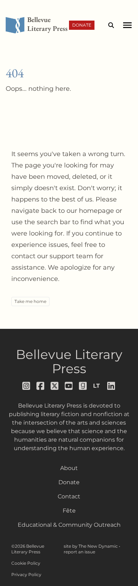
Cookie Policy (25, 563)
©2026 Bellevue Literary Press (27, 548)
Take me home (30, 301)
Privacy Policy (26, 574)
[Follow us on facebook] (40, 386)
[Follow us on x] (55, 386)
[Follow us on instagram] (26, 386)
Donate (81, 25)
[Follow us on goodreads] (83, 386)
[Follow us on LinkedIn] (111, 386)
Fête (69, 510)
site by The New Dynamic (91, 546)
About (69, 468)
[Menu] (127, 25)
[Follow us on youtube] (69, 386)
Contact (69, 496)
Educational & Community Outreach (69, 524)
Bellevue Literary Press (69, 361)
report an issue (79, 551)
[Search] (111, 25)
